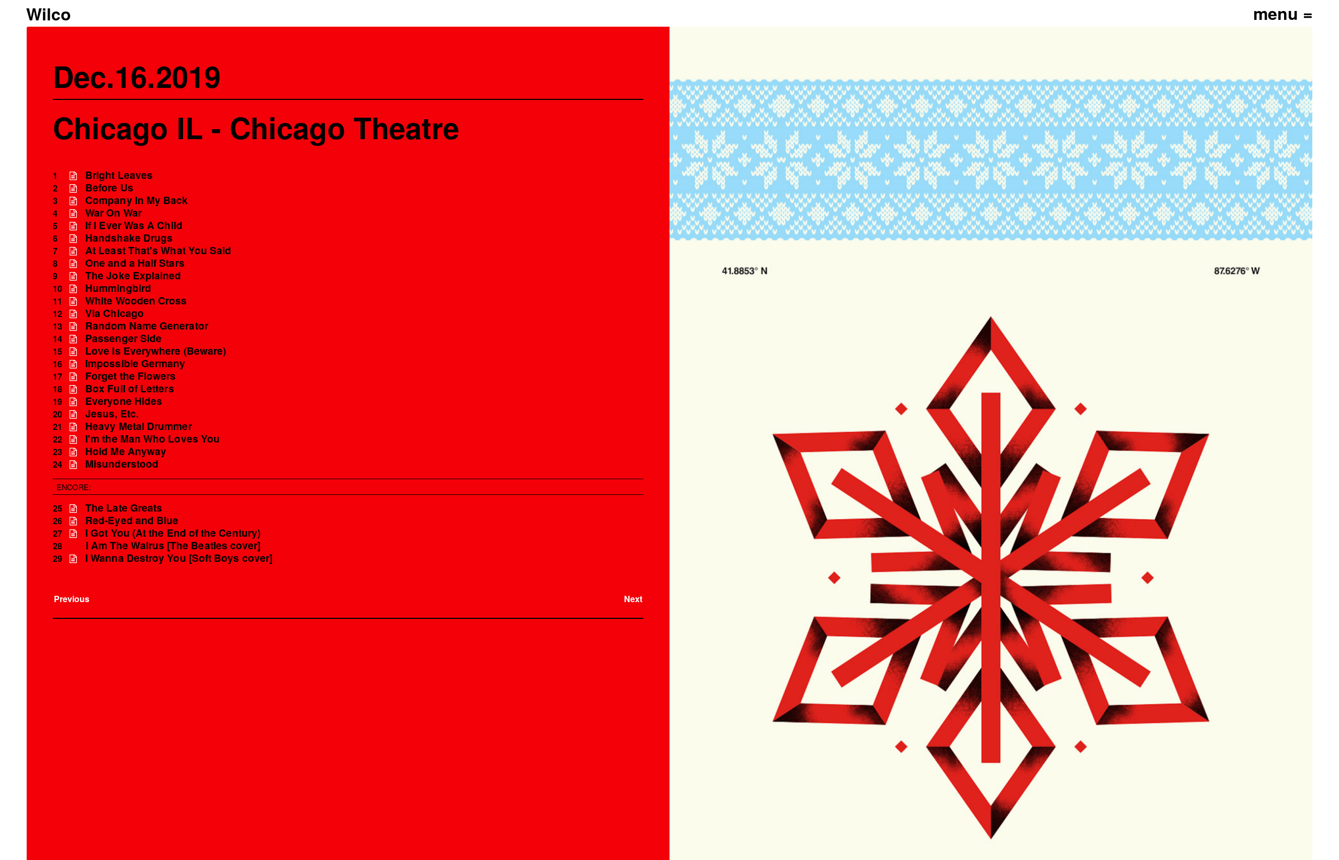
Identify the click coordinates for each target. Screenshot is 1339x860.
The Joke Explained (133, 275)
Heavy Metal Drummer (138, 426)
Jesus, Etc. (112, 413)
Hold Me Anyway (125, 451)
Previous (72, 599)
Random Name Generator (146, 326)
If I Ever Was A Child (134, 225)
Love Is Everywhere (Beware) (155, 351)
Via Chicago (114, 313)
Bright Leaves (119, 175)
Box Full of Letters (129, 388)
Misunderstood (121, 464)
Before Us (109, 188)
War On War (113, 213)
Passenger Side (123, 338)
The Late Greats (123, 508)
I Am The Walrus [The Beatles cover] (173, 545)
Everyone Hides (123, 401)
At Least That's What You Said (158, 250)
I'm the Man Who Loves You (152, 439)
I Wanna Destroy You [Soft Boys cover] (179, 558)
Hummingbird (118, 288)
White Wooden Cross (136, 300)
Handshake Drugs (129, 238)
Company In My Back (136, 200)
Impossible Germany (135, 363)
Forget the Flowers (130, 376)
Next (633, 599)
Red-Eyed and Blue (131, 520)
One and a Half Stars (135, 263)
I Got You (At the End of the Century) (172, 533)
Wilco (48, 13)
